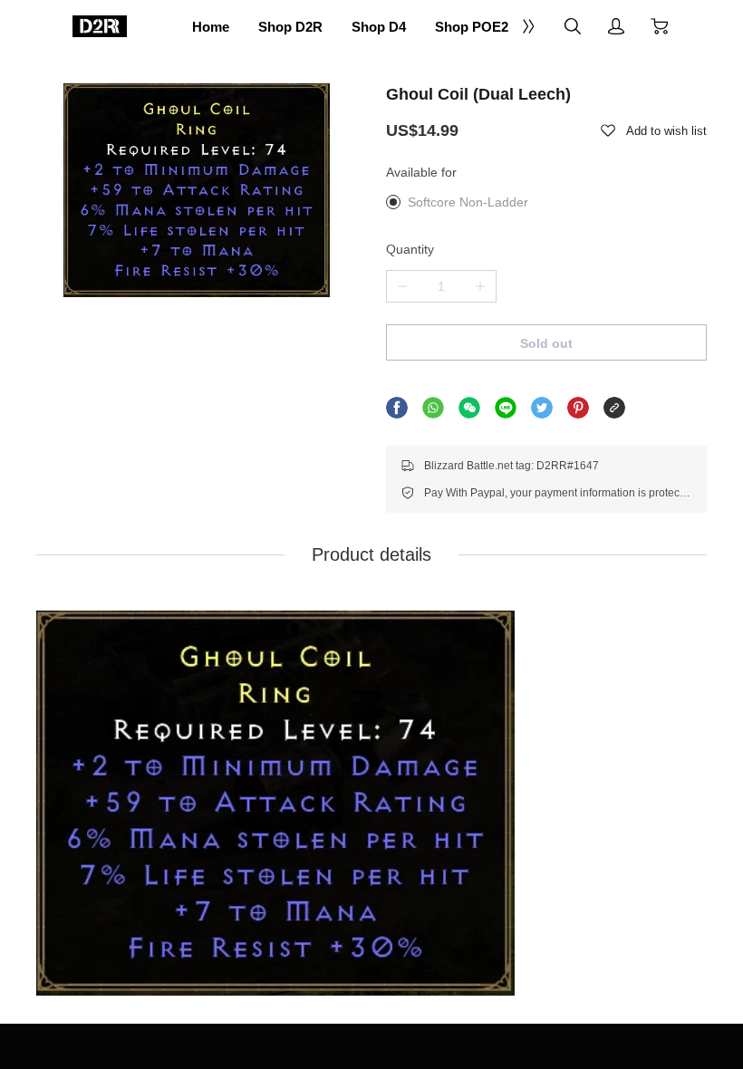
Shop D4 (379, 26)
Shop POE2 (471, 26)
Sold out (546, 343)
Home (210, 26)
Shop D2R (290, 26)
